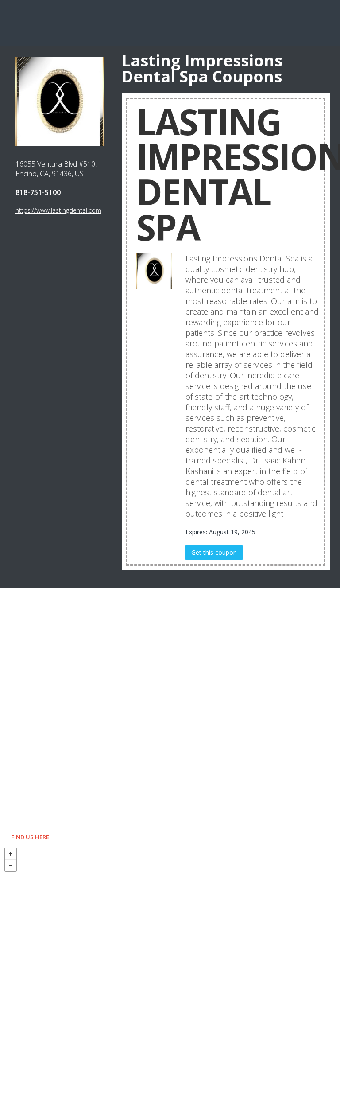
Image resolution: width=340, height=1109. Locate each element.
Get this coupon (214, 552)
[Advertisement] (170, 22)
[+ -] (170, 976)
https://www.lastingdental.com (58, 210)
